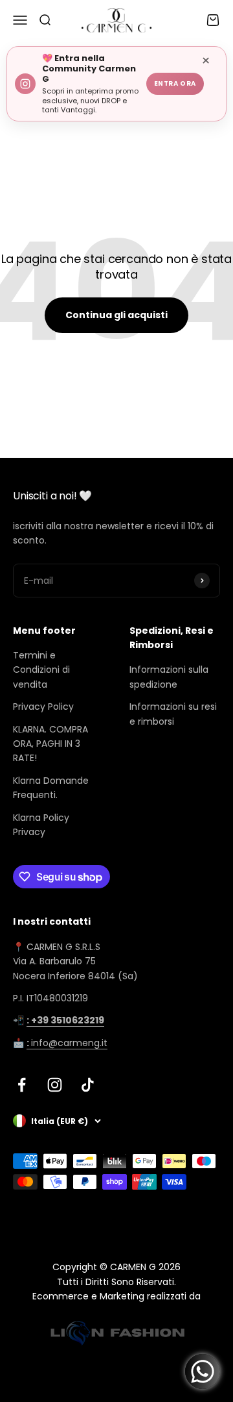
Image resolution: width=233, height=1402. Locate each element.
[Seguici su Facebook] (21, 1085)
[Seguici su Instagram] (54, 1085)
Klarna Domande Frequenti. (51, 787)
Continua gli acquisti (116, 314)
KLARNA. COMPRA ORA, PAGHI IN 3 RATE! (50, 744)
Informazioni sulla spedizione (168, 676)
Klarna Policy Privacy (41, 824)
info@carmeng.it (67, 1042)
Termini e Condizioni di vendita (41, 670)
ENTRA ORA (175, 83)
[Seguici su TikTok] (87, 1085)
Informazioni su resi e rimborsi (173, 713)
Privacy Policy (43, 706)
